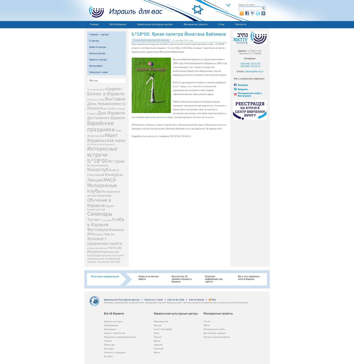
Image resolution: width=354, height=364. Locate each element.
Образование (111, 325)
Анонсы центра (97, 53)
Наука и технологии (114, 333)
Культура (109, 348)
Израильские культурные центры (155, 24)
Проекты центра (98, 59)
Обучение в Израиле (99, 202)
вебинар (91, 248)
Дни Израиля (111, 113)
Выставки (115, 99)
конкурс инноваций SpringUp (103, 261)
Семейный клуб (96, 209)
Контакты (241, 24)
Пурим (109, 206)
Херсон (109, 234)
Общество (109, 345)
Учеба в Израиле (105, 222)
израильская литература (103, 258)
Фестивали (97, 229)
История (116, 161)
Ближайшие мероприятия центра (151, 40)
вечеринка (101, 248)
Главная (94, 24)
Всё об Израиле (118, 24)
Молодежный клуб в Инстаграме (250, 94)
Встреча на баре (96, 99)
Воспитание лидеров (214, 333)
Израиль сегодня (113, 321)
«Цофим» (113, 88)
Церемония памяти (104, 243)
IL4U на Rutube (196, 299)
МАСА (109, 180)
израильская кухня (112, 255)
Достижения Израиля (106, 118)
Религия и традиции (114, 352)
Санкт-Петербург (163, 329)
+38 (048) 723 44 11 (250, 66)
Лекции (95, 180)
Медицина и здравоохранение (120, 337)
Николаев (104, 195)
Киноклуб (97, 169)
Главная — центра (99, 34)
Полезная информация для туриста (214, 279)
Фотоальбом (95, 66)
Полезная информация (105, 276)
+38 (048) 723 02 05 (250, 63)
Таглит (93, 219)
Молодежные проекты (196, 24)
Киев (156, 333)
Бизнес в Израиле (105, 93)
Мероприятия (161, 321)
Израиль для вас (123, 10)
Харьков (158, 345)
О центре (94, 41)
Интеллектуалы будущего (101, 144)
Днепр (157, 341)
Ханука (99, 234)
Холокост (97, 238)
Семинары (99, 214)
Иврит (111, 135)
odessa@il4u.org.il (254, 71)
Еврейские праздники (101, 126)
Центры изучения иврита (217, 337)
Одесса (158, 337)
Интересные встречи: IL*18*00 (102, 155)
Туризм (108, 341)
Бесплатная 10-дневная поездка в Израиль (182, 279)
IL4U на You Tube (175, 299)
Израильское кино (106, 140)
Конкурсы (114, 174)
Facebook (243, 85)
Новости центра (97, 47)
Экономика (110, 329)
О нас (222, 24)
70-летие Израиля (95, 89)
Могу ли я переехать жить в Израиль (249, 277)
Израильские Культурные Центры (122, 299)
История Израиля (97, 165)
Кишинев (158, 348)
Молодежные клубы (214, 329)
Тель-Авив (106, 220)
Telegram (243, 89)
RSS (214, 299)
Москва (158, 325)
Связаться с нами (98, 72)
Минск (157, 352)
